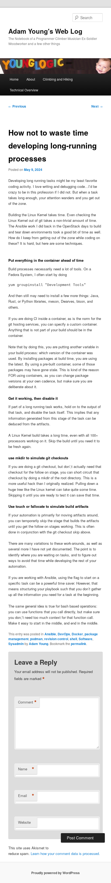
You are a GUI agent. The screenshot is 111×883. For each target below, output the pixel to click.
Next (97, 106)
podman (36, 638)
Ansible (50, 634)
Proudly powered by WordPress (55, 872)
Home (14, 79)
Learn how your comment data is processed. (65, 853)
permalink (78, 643)
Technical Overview (24, 90)
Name (26, 769)
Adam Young (38, 643)
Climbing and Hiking (58, 79)
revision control (56, 638)
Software (85, 638)
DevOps (64, 634)
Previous (17, 106)
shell (73, 638)
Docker (77, 634)
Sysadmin (16, 643)
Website (24, 822)
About (30, 79)
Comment (27, 702)
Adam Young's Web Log (45, 31)
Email (26, 795)
